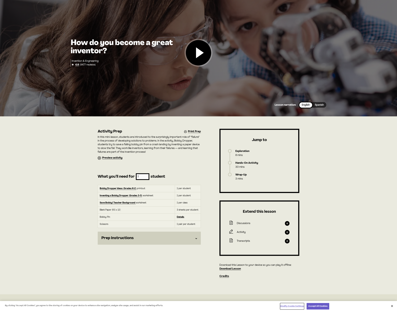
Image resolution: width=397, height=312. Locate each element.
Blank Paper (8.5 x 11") (110, 210)
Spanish (319, 105)
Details (180, 217)
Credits (224, 276)
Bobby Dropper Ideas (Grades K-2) (118, 188)
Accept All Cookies (317, 306)
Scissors (104, 224)
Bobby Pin (105, 217)
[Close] (392, 306)
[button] (198, 53)
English (306, 105)
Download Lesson (230, 269)
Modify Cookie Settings (292, 306)
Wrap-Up (241, 175)
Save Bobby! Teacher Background (118, 203)
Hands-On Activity (246, 163)
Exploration (242, 151)
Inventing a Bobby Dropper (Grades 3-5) (121, 196)
